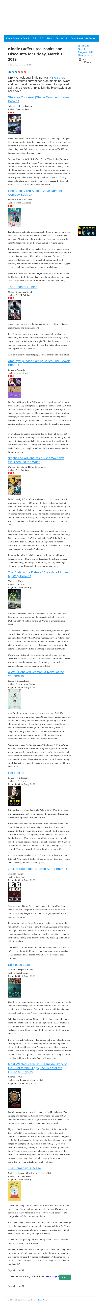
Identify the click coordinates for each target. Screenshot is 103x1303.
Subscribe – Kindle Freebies (83, 38)
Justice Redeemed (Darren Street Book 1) (37, 868)
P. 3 (41, 38)
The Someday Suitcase (24, 1168)
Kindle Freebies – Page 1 (17, 38)
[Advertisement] (51, 17)
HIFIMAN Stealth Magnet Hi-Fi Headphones (85, 51)
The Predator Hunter (22, 287)
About (49, 38)
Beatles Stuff (61, 38)
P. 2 (34, 38)
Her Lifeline (16, 773)
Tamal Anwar (43, 1300)
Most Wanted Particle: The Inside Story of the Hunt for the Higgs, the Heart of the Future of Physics (37, 1067)
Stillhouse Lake (19, 964)
